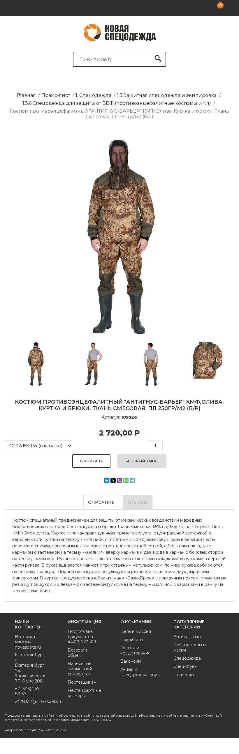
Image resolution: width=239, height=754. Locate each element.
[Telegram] (132, 480)
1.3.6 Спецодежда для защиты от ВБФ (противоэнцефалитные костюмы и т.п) (116, 103)
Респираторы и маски (189, 647)
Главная (26, 95)
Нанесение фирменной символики (80, 669)
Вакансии (130, 661)
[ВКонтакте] (106, 480)
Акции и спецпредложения (136, 672)
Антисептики (187, 636)
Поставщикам (82, 682)
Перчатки (183, 674)
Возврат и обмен (78, 652)
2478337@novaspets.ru (31, 701)
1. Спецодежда (93, 95)
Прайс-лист (55, 95)
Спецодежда (187, 658)
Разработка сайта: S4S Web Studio (35, 730)
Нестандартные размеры (84, 693)
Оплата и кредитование (135, 650)
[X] (113, 480)
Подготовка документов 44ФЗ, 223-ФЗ (82, 637)
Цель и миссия (135, 631)
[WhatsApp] (126, 480)
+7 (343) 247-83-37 (28, 691)
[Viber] (119, 480)
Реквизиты (131, 639)
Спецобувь (184, 666)
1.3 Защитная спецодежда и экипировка (167, 95)
